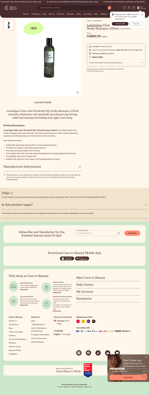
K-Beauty (60, 14)
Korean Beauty (37, 342)
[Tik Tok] (98, 353)
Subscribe (132, 233)
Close (142, 14)
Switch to (120, 24)
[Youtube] (117, 353)
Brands (26, 14)
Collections (36, 14)
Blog (11, 328)
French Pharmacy (39, 338)
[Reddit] (107, 353)
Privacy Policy (15, 346)
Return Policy (97, 57)
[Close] (146, 357)
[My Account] (129, 8)
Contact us (13, 324)
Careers (12, 335)
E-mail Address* (82, 230)
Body (78, 14)
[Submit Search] (109, 8)
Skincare (70, 14)
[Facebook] (88, 353)
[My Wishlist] (124, 8)
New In (51, 14)
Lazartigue (94, 25)
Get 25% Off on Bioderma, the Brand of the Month (125, 2)
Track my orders (16, 332)
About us (13, 321)
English (57, 334)
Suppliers (13, 354)
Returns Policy (15, 350)
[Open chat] (144, 376)
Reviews (12, 343)
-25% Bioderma (37, 324)
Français (66, 334)
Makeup (103, 14)
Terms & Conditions (17, 339)
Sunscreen (87, 14)
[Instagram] (78, 353)
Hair (96, 14)
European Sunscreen (40, 334)
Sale (44, 14)
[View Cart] (134, 8)
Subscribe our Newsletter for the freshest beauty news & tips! (73, 2)
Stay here (136, 24)
